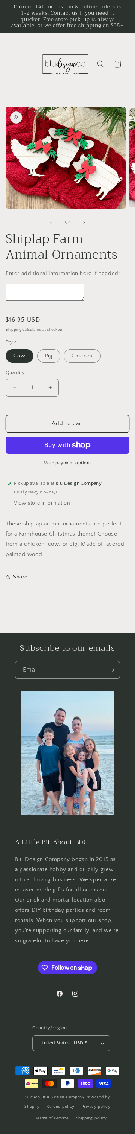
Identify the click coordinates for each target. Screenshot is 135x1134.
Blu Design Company (64, 1097)
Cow (20, 356)
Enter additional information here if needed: (63, 273)
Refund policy (60, 1106)
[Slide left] (51, 222)
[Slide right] (84, 222)
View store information (42, 503)
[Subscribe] (111, 670)
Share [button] (20, 577)
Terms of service (52, 1118)
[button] (15, 64)
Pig (48, 356)
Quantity (15, 372)
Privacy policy (96, 1106)
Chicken (82, 356)
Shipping (14, 330)
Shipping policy (91, 1118)
